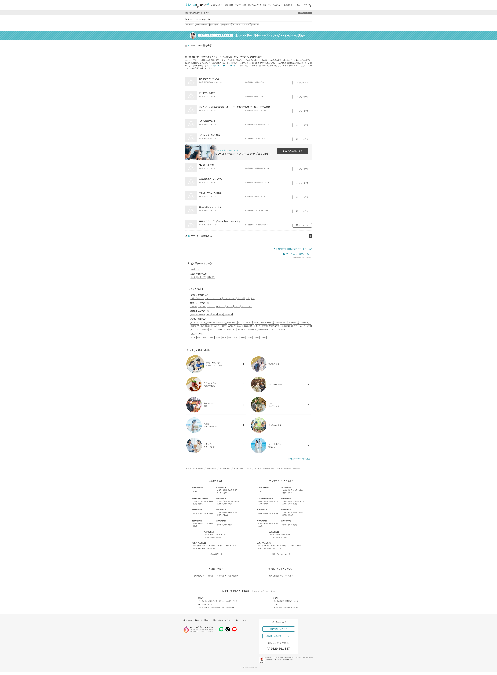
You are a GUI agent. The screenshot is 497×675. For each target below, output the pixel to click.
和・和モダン (220, 306)
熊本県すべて (195, 269)
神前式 (209, 314)
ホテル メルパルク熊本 (209, 135)
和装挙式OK (189, 25)
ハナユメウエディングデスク (224, 66)
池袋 (203, 545)
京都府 (230, 512)
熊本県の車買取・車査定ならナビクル (286, 601)
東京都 (219, 501)
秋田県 (235, 490)
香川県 (219, 525)
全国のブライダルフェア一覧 (281, 554)
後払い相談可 (214, 25)
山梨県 (195, 501)
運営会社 (199, 620)
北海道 (195, 491)
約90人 (243, 337)
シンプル (229, 306)
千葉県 (224, 501)
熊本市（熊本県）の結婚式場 (242, 468)
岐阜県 (200, 513)
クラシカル (210, 306)
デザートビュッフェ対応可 (302, 326)
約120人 (263, 337)
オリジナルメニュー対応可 (199, 329)
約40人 (212, 337)
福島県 (224, 490)
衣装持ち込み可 (274, 326)
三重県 (206, 513)
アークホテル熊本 (207, 93)
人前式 (215, 314)
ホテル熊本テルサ (207, 121)
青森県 (230, 490)
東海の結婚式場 (197, 509)
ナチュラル (202, 306)
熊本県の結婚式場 (225, 468)
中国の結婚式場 (197, 521)
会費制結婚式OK (225, 25)
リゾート (237, 306)
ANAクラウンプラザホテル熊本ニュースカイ (220, 221)
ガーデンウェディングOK (241, 25)
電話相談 (235, 576)
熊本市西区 (210, 277)
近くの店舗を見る (294, 151)
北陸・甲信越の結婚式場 (200, 498)
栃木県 (224, 504)
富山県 (211, 501)
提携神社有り (293, 322)
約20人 (199, 337)
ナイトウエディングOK (277, 329)
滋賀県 (235, 512)
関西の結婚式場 (221, 509)
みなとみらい (221, 545)
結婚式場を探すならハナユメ (194, 468)
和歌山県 (225, 515)
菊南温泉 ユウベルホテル (210, 179)
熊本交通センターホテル (210, 207)
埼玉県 (237, 501)
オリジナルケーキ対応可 (217, 329)
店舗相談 (210, 576)
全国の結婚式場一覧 (216, 554)
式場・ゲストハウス (197, 298)
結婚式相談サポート (200, 576)
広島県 (195, 523)
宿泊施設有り (221, 322)
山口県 (206, 523)
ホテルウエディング (229, 298)
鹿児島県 (218, 537)
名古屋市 (233, 545)
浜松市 (195, 548)
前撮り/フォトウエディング (272, 5)
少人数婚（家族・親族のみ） (263, 322)
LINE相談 (228, 576)
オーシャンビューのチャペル (247, 329)
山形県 (224, 493)
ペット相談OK (303, 322)
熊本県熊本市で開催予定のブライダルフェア (294, 249)
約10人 (193, 337)
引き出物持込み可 (286, 326)
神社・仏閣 (241, 298)
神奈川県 (230, 501)
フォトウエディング (286, 576)
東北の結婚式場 (221, 487)
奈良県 (219, 515)
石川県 (195, 504)
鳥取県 (195, 526)
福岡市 (209, 548)
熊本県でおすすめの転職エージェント (286, 607)
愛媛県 (230, 525)
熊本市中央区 (201, 277)
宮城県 (219, 490)
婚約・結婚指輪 (274, 576)
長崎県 (218, 534)
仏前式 (221, 314)
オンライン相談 (219, 576)
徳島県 (224, 525)
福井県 (200, 504)
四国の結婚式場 (221, 521)
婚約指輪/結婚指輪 (254, 5)
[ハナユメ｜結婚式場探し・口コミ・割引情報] (197, 5)
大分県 (207, 537)
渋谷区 (208, 545)
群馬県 (230, 504)
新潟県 (206, 501)
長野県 (200, 501)
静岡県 (211, 513)
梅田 (199, 548)
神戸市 (204, 548)
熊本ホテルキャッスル (209, 78)
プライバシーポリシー (244, 620)
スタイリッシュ (247, 306)
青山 (194, 545)
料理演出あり (231, 329)
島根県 (211, 523)
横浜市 (213, 545)
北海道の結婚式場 (197, 487)
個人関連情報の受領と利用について (224, 620)
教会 (252, 298)
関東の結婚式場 (221, 498)
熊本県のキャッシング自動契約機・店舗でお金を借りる (216, 607)
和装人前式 (228, 314)
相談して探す (228, 5)
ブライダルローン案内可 (218, 326)
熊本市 (193, 277)
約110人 (256, 337)
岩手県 (219, 493)
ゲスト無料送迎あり (280, 322)
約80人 (236, 337)
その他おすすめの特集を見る (299, 459)
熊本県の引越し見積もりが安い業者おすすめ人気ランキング (218, 601)
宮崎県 (212, 537)
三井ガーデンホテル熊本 (210, 193)
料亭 (248, 298)
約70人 (230, 337)
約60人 (224, 337)
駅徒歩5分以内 (231, 322)
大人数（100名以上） (235, 326)
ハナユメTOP (189, 620)
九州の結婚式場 (211, 468)
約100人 (249, 337)
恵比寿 (199, 545)
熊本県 (223, 534)
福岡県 (207, 534)
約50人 (218, 337)
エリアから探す (216, 5)
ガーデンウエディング (198, 322)
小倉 (214, 548)
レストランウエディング (213, 298)
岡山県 (200, 523)
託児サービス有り (261, 326)
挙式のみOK (255, 25)
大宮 (227, 545)
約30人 (205, 337)
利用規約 (208, 620)
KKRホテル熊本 (206, 165)
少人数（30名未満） (201, 25)
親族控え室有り (249, 326)
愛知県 (195, 513)
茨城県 (219, 504)
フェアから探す (240, 5)
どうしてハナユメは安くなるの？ (298, 254)
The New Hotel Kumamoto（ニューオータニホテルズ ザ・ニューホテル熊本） (235, 107)
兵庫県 (224, 512)
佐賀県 (212, 534)
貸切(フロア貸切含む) (245, 322)
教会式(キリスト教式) (198, 314)
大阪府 (219, 512)
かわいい (194, 306)
